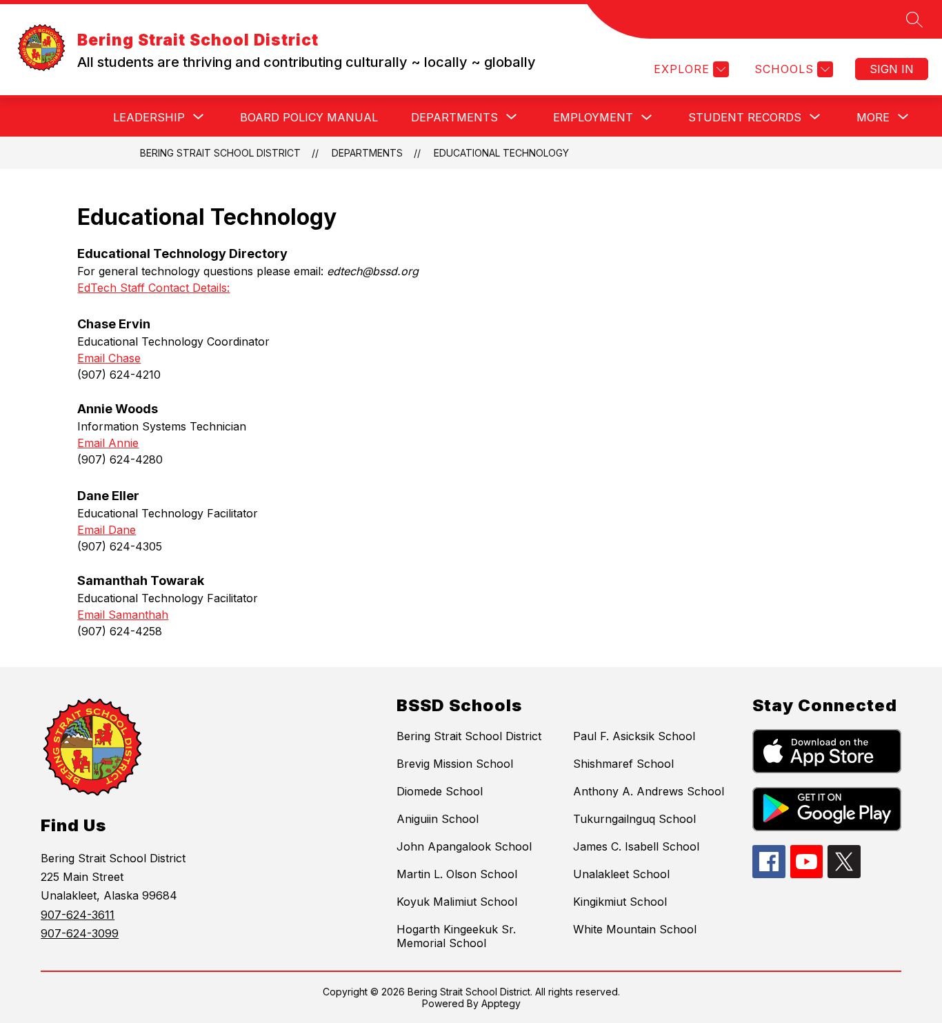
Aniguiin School (438, 819)
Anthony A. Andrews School (648, 791)
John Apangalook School (464, 846)
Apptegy (501, 1003)
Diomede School (440, 791)
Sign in (892, 69)
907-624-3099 (80, 933)
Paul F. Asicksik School (634, 736)
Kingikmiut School (620, 901)
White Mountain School (635, 929)
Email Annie (108, 443)
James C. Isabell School (636, 846)
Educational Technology (501, 153)
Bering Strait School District (220, 153)
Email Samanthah (122, 615)
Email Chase (109, 358)
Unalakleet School (621, 874)
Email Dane (106, 530)
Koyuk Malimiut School (457, 901)
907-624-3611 (77, 915)
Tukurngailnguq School (634, 819)
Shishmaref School (623, 764)
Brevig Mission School (455, 764)
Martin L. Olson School (457, 874)
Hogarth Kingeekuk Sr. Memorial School (456, 936)
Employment (593, 117)
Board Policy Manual (309, 117)
